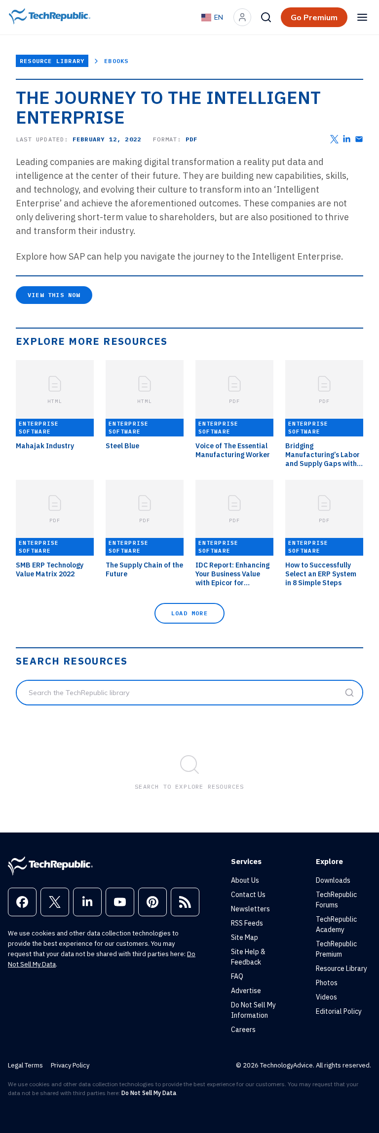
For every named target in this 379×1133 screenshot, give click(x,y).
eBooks (116, 61)
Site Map (244, 937)
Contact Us (248, 894)
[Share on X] (334, 139)
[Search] (266, 17)
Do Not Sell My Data (148, 1093)
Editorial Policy (339, 1011)
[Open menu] (362, 17)
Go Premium (314, 17)
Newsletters (250, 908)
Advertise (246, 990)
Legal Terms (25, 1065)
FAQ (237, 976)
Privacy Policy (70, 1065)
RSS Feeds (247, 923)
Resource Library (52, 61)
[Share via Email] (359, 139)
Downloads (333, 880)
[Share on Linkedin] (346, 139)
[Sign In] (242, 17)
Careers (243, 1029)
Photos (327, 982)
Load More (189, 613)
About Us (245, 880)
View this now (54, 295)
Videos (326, 997)
